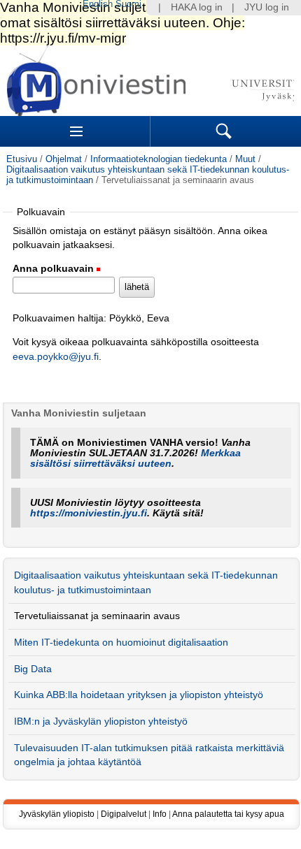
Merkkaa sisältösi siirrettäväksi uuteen (135, 458)
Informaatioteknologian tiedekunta (158, 159)
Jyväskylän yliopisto (56, 814)
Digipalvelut (123, 814)
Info (160, 814)
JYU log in (266, 7)
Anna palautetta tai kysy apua (228, 814)
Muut (245, 159)
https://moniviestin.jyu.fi (88, 513)
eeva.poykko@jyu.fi (56, 356)
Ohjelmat (64, 159)
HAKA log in (197, 7)
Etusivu (21, 159)
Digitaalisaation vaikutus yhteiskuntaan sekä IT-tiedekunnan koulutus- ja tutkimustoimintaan (146, 582)
